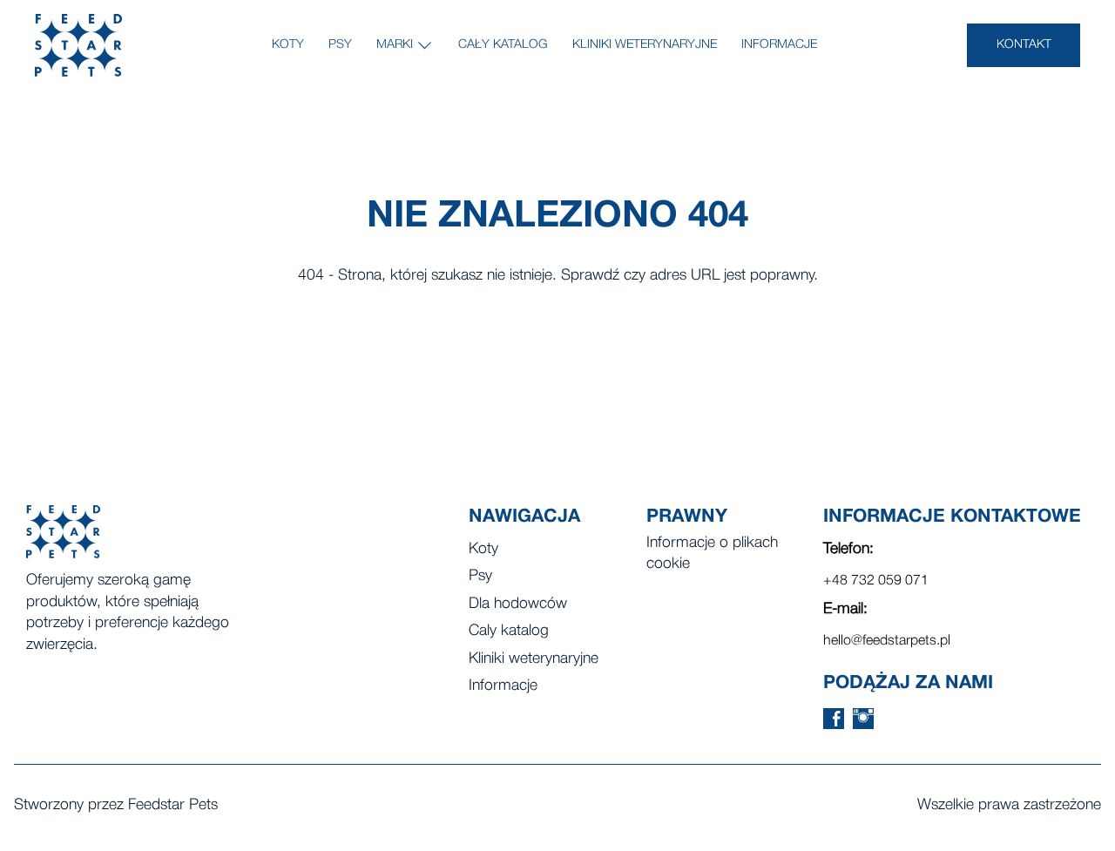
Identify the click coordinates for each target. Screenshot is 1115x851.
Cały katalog (503, 45)
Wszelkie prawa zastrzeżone (1009, 805)
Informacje (779, 45)
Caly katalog (509, 631)
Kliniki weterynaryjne (644, 45)
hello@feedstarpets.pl (886, 641)
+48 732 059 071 (876, 581)
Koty (288, 45)
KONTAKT (1024, 45)
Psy (340, 45)
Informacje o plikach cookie (712, 554)
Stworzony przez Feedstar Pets (116, 805)
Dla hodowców (518, 604)
